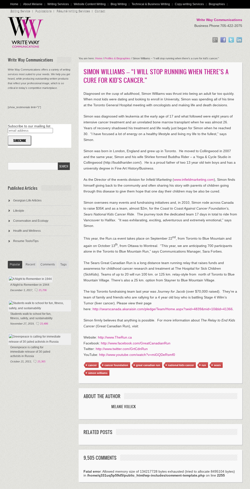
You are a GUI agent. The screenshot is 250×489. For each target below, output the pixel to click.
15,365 (41, 361)
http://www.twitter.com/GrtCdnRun (122, 349)
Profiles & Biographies (117, 58)
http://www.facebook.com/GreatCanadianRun (135, 343)
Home (14, 4)
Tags (63, 264)
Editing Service (20, 11)
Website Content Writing (90, 4)
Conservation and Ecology (30, 221)
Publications (43, 11)
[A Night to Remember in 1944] (30, 279)
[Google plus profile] (215, 40)
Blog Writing (119, 4)
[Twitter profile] (231, 40)
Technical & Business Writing (151, 4)
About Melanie (32, 4)
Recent (30, 264)
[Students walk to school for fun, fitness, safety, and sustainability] (39, 308)
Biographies (217, 4)
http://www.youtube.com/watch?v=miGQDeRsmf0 (137, 355)
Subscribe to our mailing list (29, 126)
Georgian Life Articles (27, 200)
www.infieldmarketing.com (194, 179)
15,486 (44, 323)
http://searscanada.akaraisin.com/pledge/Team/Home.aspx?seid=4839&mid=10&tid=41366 (163, 309)
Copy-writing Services (189, 4)
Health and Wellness (27, 231)
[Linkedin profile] (239, 40)
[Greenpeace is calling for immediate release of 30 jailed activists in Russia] (39, 341)
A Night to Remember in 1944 (29, 285)
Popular (15, 264)
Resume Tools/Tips (26, 241)
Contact (100, 11)
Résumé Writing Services (73, 11)
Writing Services (58, 4)
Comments (48, 264)
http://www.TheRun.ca (115, 337)
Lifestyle (18, 211)
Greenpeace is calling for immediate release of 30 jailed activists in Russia (30, 352)
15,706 (43, 290)
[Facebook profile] (223, 40)
